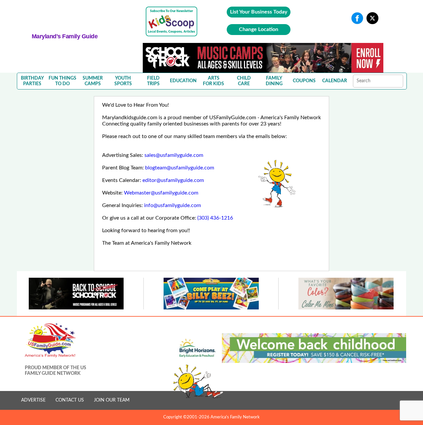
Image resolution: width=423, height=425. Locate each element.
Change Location (258, 29)
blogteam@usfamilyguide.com (179, 167)
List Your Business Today (258, 12)
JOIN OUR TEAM (112, 400)
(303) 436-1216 (215, 218)
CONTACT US (70, 400)
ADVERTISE (33, 400)
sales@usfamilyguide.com (173, 155)
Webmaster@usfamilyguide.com (161, 192)
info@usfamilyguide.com (172, 205)
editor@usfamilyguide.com (173, 180)
